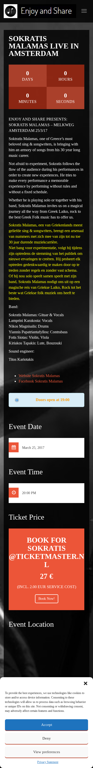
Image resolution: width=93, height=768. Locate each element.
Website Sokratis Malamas (39, 376)
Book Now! (46, 598)
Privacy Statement (47, 762)
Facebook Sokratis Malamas (41, 381)
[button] (85, 683)
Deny (46, 738)
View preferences (46, 752)
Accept (46, 725)
